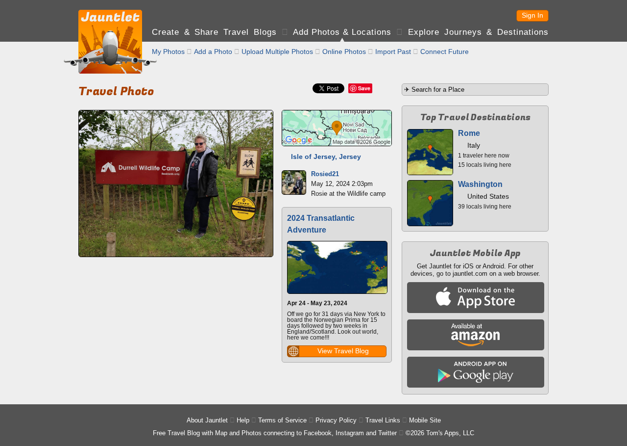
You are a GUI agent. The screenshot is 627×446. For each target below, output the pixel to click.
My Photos (168, 51)
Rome (469, 133)
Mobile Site (425, 420)
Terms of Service (282, 420)
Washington (480, 184)
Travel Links (382, 420)
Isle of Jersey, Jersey (326, 156)
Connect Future (444, 51)
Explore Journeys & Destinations (478, 32)
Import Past (393, 51)
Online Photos (344, 51)
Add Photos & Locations (342, 32)
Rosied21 (325, 174)
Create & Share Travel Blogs (214, 32)
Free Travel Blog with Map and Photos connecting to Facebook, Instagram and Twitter (275, 433)
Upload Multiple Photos (277, 51)
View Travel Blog (343, 351)
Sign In (532, 15)
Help (243, 420)
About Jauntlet (207, 420)
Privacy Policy (336, 420)
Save (364, 88)
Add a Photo (213, 51)
